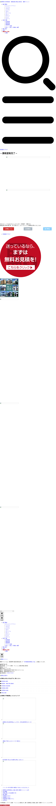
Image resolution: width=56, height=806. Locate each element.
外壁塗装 (7, 21)
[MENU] (28, 147)
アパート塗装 (8, 25)
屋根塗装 (7, 23)
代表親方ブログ (6, 795)
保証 (4, 30)
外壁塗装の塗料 (4, 681)
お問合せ (5, 800)
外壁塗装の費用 (5, 688)
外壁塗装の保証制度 (6, 685)
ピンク (7, 17)
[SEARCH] (28, 90)
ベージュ (7, 7)
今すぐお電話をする (5, 805)
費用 (6, 32)
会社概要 (5, 791)
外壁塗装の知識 (5, 690)
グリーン (7, 18)
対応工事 (5, 20)
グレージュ (8, 13)
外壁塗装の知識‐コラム (8, 798)
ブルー (7, 11)
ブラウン (7, 8)
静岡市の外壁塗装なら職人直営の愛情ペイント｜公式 (16, 790)
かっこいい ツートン (10, 5)
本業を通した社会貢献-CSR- (9, 793)
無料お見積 (4, 692)
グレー (7, 14)
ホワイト (7, 15)
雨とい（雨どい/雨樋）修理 (12, 27)
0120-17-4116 (10, 673)
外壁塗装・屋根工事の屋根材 (7, 683)
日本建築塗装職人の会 (29, 661)
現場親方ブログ (4, 149)
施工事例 (5, 4)
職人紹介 (5, 28)
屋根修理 (7, 24)
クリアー (7, 10)
